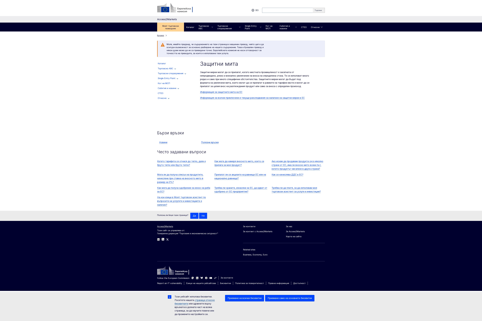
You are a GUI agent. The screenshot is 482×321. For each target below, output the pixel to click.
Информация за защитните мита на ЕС (221, 92)
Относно (315, 27)
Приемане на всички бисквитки (245, 298)
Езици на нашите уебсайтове (201, 283)
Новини (163, 142)
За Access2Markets (295, 231)
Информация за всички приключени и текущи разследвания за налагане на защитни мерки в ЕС (252, 97)
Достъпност (299, 283)
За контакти (227, 277)
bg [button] (257, 10)
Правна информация (278, 283)
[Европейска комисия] (177, 8)
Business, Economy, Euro (255, 254)
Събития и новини (285, 27)
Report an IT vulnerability (169, 283)
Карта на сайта (293, 236)
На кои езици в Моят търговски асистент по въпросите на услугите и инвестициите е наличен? (181, 201)
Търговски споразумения (224, 27)
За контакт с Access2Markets (257, 231)
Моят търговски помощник (170, 27)
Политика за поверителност (249, 283)
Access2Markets (165, 226)
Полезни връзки (210, 142)
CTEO (304, 27)
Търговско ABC (203, 27)
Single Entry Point (251, 27)
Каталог (190, 27)
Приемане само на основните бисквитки (290, 298)
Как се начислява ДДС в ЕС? (287, 174)
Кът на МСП (269, 27)
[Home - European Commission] (175, 271)
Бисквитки (225, 283)
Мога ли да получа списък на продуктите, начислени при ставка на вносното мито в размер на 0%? (180, 178)
